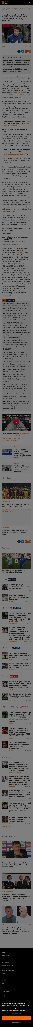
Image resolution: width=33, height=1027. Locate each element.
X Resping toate (16, 1022)
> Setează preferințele (16, 1013)
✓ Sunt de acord (16, 1018)
